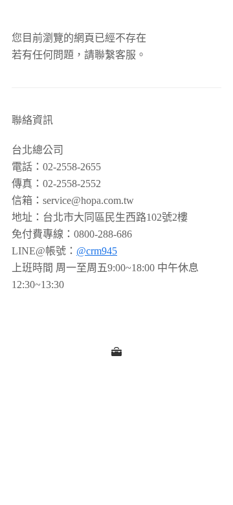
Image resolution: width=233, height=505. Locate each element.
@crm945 (96, 250)
